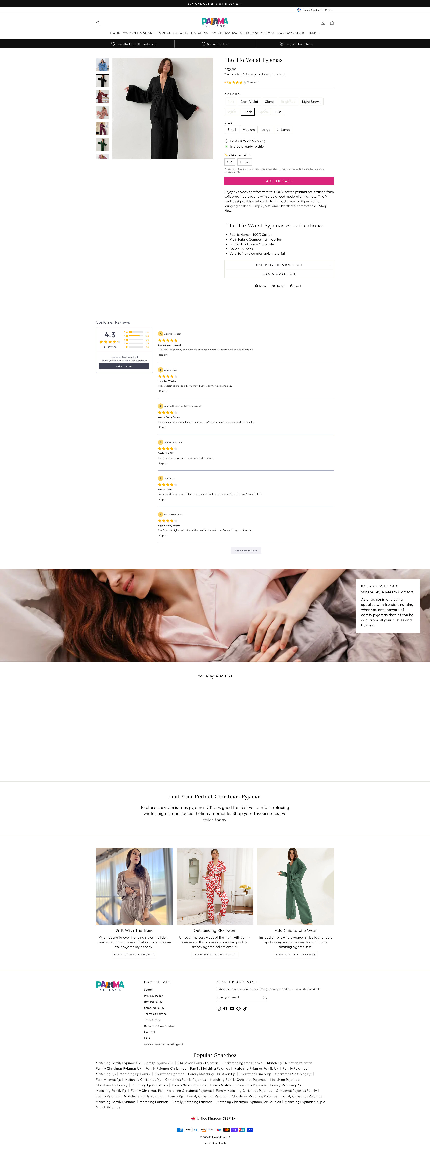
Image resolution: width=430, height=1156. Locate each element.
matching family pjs (111, 1090)
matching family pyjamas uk (118, 1063)
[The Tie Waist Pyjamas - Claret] (115, 757)
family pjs (175, 1096)
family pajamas (295, 1068)
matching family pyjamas (116, 1102)
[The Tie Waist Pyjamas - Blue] (142, 757)
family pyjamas (108, 1096)
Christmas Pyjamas (257, 33)
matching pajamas (154, 1102)
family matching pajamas (192, 1102)
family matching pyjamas (210, 1068)
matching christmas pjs (143, 1079)
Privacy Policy (153, 995)
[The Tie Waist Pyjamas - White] (128, 757)
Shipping (248, 74)
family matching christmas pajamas (238, 1085)
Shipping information (279, 264)
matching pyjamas (284, 1079)
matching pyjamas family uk (256, 1068)
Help (312, 33)
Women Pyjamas (138, 33)
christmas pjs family (111, 1085)
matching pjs (106, 1074)
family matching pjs (285, 1085)
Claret (269, 101)
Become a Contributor (159, 1026)
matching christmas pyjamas (289, 1063)
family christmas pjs (146, 1090)
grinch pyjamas (108, 1107)
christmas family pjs (255, 1074)
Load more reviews (246, 550)
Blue (277, 112)
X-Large (283, 129)
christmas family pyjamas (198, 1063)
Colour (232, 94)
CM (229, 162)
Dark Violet (249, 101)
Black (247, 112)
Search (148, 989)
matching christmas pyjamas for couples (248, 1102)
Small (232, 129)
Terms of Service (155, 1013)
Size (228, 122)
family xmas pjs (108, 1079)
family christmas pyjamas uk (118, 1068)
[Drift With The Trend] (134, 886)
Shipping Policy (154, 1007)
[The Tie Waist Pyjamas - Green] (137, 757)
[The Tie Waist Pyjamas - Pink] (106, 757)
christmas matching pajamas (254, 1096)
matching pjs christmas (150, 1085)
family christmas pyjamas (207, 1096)
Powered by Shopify (215, 1142)
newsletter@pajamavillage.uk (164, 1044)
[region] (215, 44)
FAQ (147, 1038)
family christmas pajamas (301, 1096)
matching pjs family (135, 1074)
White (232, 112)
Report (163, 354)
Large (266, 129)
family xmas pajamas (189, 1085)
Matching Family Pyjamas (214, 33)
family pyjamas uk (159, 1063)
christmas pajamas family (296, 1090)
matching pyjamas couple (305, 1102)
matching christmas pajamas (189, 1090)
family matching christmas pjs (211, 1074)
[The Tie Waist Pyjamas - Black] (133, 757)
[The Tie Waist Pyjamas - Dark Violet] (110, 757)
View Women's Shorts (134, 954)
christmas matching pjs (293, 1074)
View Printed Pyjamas (215, 954)
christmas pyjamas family (242, 1063)
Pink (231, 101)
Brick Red (288, 101)
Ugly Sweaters (291, 33)
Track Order (152, 1020)
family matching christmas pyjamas (244, 1090)
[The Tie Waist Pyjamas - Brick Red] (119, 757)
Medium (249, 129)
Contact (149, 1032)
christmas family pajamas (185, 1079)
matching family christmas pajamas (238, 1079)
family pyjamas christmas (165, 1068)
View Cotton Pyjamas (295, 954)
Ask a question (279, 273)
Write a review (124, 366)
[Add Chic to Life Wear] (295, 886)
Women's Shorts (173, 33)
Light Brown (311, 101)
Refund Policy (153, 1001)
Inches (245, 162)
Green (263, 112)
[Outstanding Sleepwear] (215, 886)
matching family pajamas (144, 1096)
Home (115, 33)
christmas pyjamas (169, 1074)
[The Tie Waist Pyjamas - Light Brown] (124, 757)
